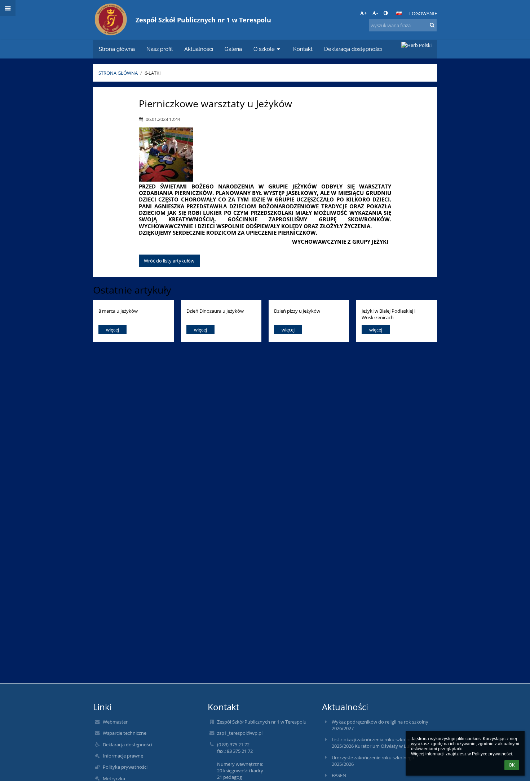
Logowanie (423, 13)
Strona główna (118, 73)
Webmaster (115, 722)
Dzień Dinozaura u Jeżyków (215, 311)
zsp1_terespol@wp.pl (239, 733)
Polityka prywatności (125, 767)
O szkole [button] (264, 49)
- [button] (377, 13)
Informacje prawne (123, 755)
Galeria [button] (233, 49)
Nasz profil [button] (159, 49)
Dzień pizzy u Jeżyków (297, 311)
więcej (112, 329)
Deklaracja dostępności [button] (353, 49)
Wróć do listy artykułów (169, 260)
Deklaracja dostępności (127, 744)
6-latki (153, 73)
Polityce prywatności (492, 753)
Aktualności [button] (198, 49)
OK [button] (512, 765)
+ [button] (365, 13)
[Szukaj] (432, 25)
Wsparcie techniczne (124, 733)
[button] (386, 13)
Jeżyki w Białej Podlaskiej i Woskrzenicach (388, 314)
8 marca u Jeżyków (118, 311)
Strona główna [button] (117, 49)
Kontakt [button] (303, 49)
